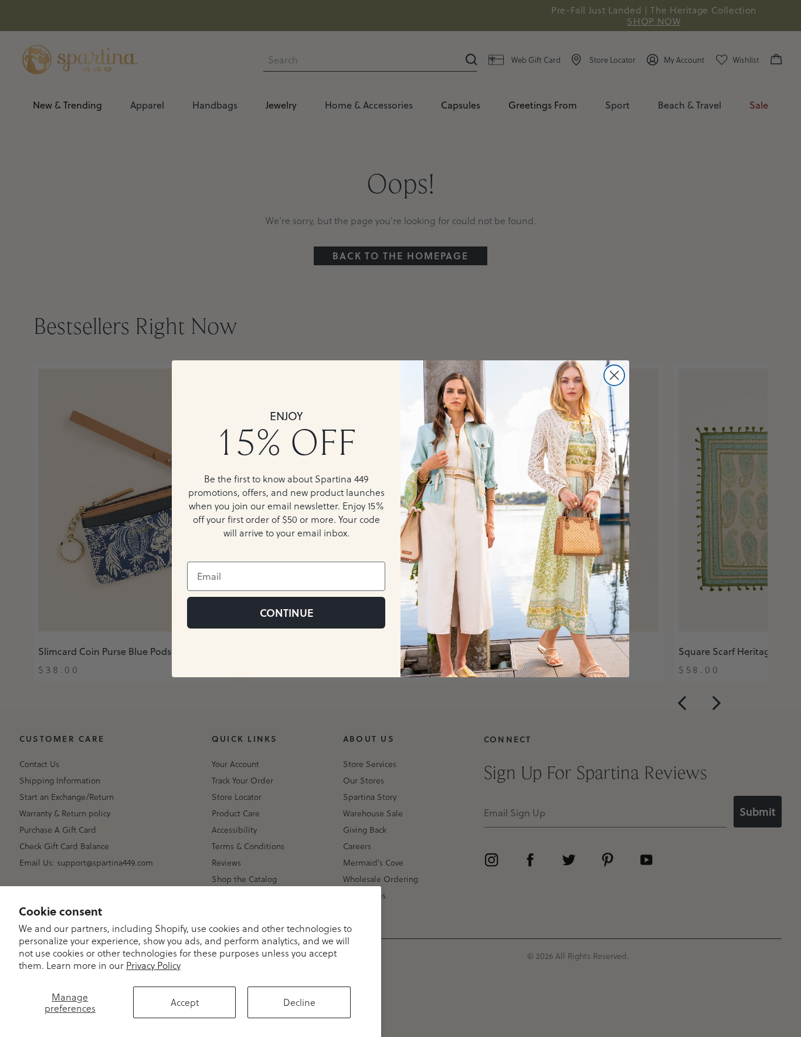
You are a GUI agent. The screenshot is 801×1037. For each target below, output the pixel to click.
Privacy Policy (153, 965)
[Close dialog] (614, 375)
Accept (185, 1002)
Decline (299, 1002)
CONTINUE (286, 612)
